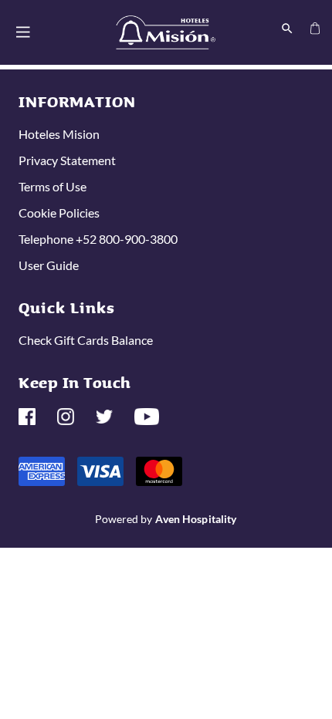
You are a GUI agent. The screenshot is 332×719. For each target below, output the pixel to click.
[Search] (287, 27)
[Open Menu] (23, 32)
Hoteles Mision (59, 134)
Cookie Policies (59, 212)
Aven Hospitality (195, 518)
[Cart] (315, 27)
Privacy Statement (67, 160)
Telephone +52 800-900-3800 (98, 238)
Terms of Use (52, 186)
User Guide (49, 265)
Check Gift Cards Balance (86, 339)
